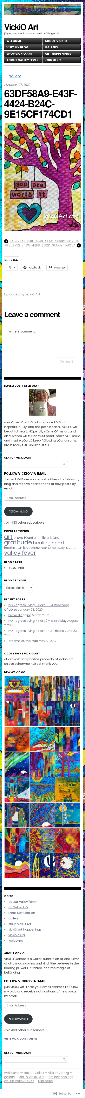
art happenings (58, 54)
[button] (17, 688)
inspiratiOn (13, 547)
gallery (51, 47)
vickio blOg (16, 935)
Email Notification (21, 913)
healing (42, 542)
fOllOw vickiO (18, 511)
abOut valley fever (22, 60)
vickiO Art (32, 294)
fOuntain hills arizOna (41, 537)
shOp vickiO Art (19, 924)
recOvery (58, 548)
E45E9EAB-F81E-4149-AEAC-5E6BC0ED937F (44, 241)
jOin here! (53, 60)
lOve (27, 547)
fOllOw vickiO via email (25, 473)
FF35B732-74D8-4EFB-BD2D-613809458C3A (40, 245)
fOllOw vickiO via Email (25, 981)
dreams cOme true (23, 641)
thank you (70, 548)
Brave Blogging (19, 615)
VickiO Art (21, 27)
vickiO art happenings (24, 929)
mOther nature (41, 548)
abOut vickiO (56, 41)
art (8, 536)
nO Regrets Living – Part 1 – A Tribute (36, 631)
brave (18, 537)
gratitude (18, 542)
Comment (66, 361)
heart (58, 543)
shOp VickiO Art (19, 54)
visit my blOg (17, 47)
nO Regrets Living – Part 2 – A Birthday (37, 620)
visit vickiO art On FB (20, 1039)
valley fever (20, 553)
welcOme (14, 41)
